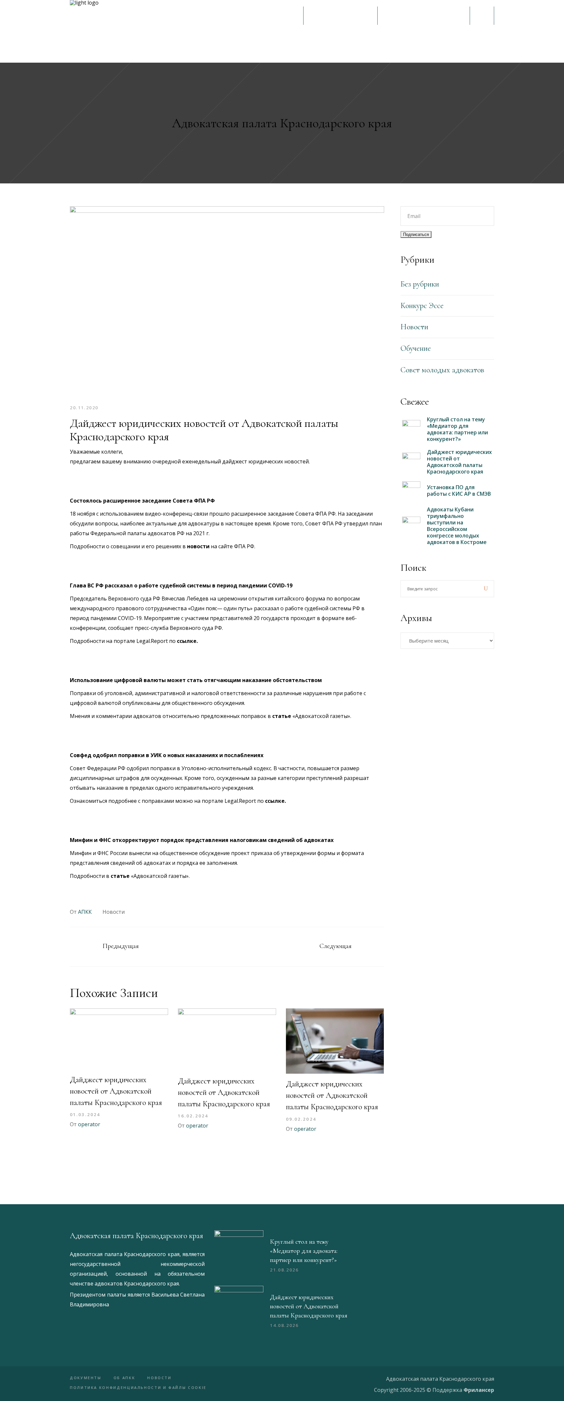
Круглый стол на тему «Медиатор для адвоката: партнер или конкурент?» (303, 1251)
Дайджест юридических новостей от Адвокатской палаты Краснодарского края (116, 1091)
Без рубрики (419, 284)
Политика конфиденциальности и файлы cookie (138, 1387)
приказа (261, 853)
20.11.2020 (84, 408)
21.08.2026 (284, 1270)
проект (240, 853)
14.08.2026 (284, 1325)
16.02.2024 (193, 1116)
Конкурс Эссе (422, 305)
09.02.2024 (301, 1119)
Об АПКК (124, 1377)
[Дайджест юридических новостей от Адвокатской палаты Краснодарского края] (119, 1038)
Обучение (415, 348)
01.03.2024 (85, 1114)
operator (89, 1124)
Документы (86, 1377)
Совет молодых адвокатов (442, 370)
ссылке (186, 641)
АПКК (85, 911)
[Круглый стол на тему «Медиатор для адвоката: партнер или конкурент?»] (238, 1254)
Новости (113, 911)
